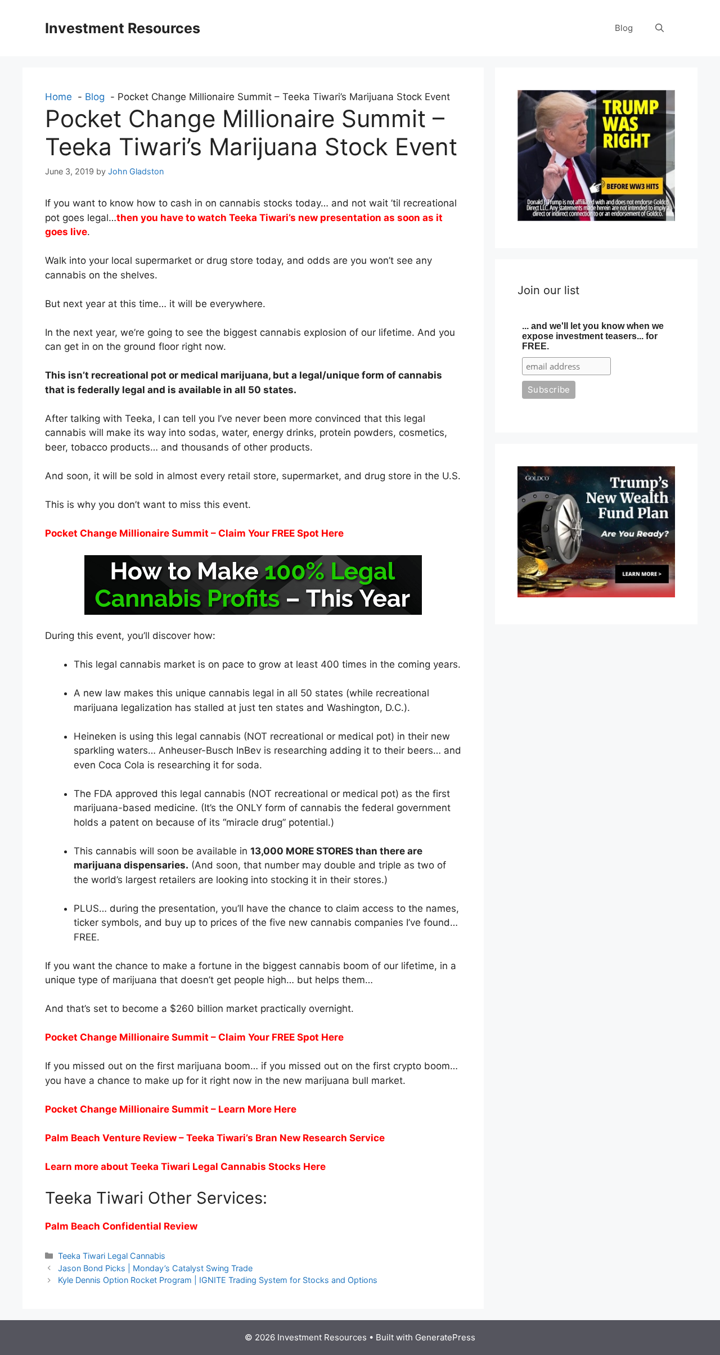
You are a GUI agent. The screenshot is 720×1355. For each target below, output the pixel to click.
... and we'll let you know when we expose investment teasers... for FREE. (593, 336)
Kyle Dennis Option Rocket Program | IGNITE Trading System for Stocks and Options (217, 1280)
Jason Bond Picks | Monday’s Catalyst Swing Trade (155, 1268)
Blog (624, 27)
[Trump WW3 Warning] (596, 217)
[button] (659, 28)
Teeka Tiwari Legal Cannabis (111, 1256)
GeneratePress (445, 1337)
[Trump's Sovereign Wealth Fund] (596, 594)
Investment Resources (122, 28)
